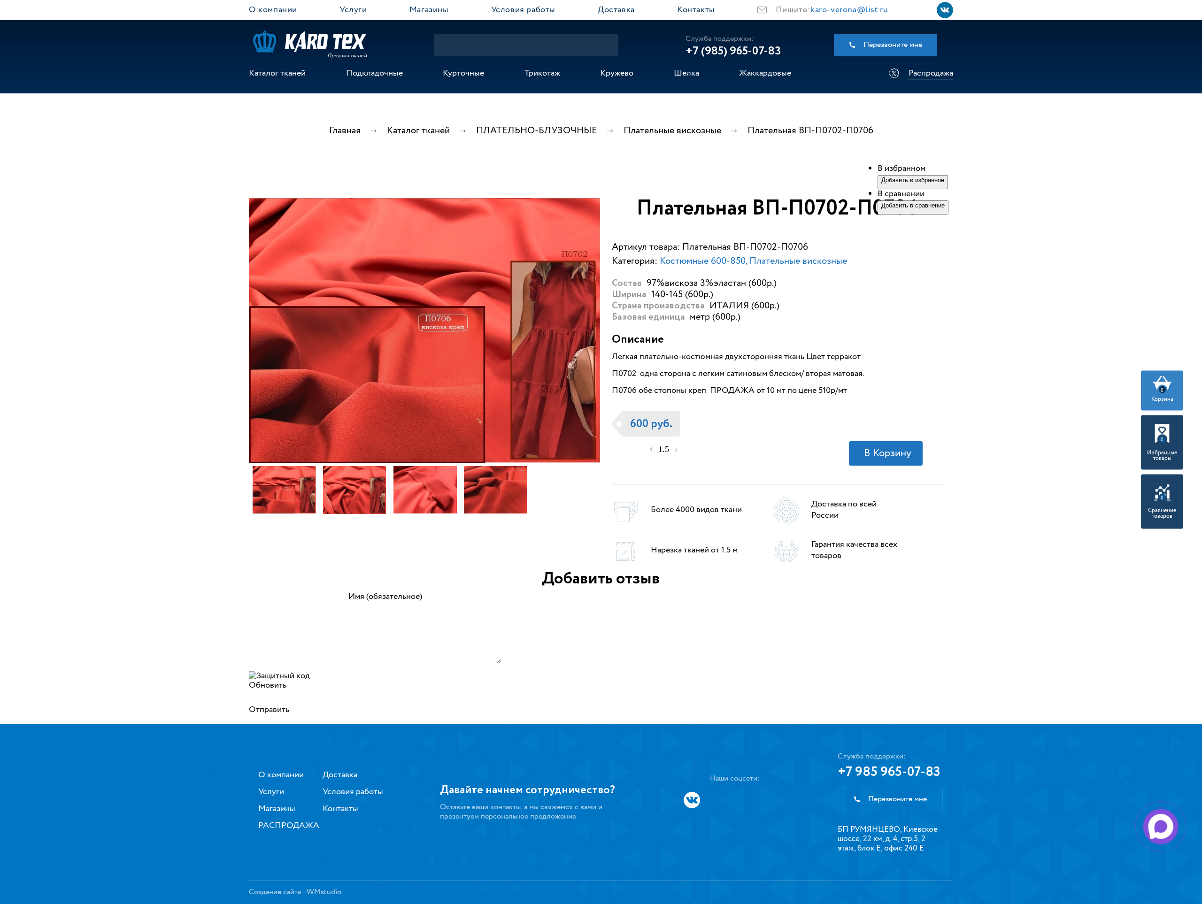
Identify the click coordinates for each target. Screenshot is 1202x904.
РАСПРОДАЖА (288, 826)
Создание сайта (275, 892)
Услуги (353, 10)
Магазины (429, 10)
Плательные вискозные (798, 261)
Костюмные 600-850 (703, 261)
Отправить (269, 710)
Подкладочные (374, 73)
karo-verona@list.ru (849, 10)
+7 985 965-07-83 (889, 772)
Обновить (267, 685)
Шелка (686, 73)
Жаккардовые (765, 73)
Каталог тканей (277, 73)
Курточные (463, 73)
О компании (273, 10)
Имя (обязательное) (385, 596)
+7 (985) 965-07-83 (733, 51)
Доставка (616, 10)
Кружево (616, 73)
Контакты (696, 10)
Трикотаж (542, 73)
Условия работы (523, 10)
